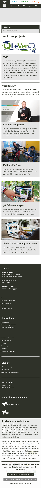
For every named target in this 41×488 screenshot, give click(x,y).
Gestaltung (35, 2)
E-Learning (7, 27)
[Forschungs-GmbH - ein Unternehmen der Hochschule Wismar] (10, 413)
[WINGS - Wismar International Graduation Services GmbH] (12, 404)
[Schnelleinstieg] (18, 6)
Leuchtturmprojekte (10, 31)
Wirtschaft (24, 2)
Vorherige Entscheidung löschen (21, 484)
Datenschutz (12, 453)
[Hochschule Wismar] (5, 2)
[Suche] (36, 6)
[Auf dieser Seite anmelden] (30, 6)
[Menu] (4, 5)
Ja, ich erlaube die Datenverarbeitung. (20, 474)
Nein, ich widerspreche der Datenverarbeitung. (20, 479)
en (24, 5)
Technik (14, 2)
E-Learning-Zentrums (27, 92)
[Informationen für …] (11, 6)
